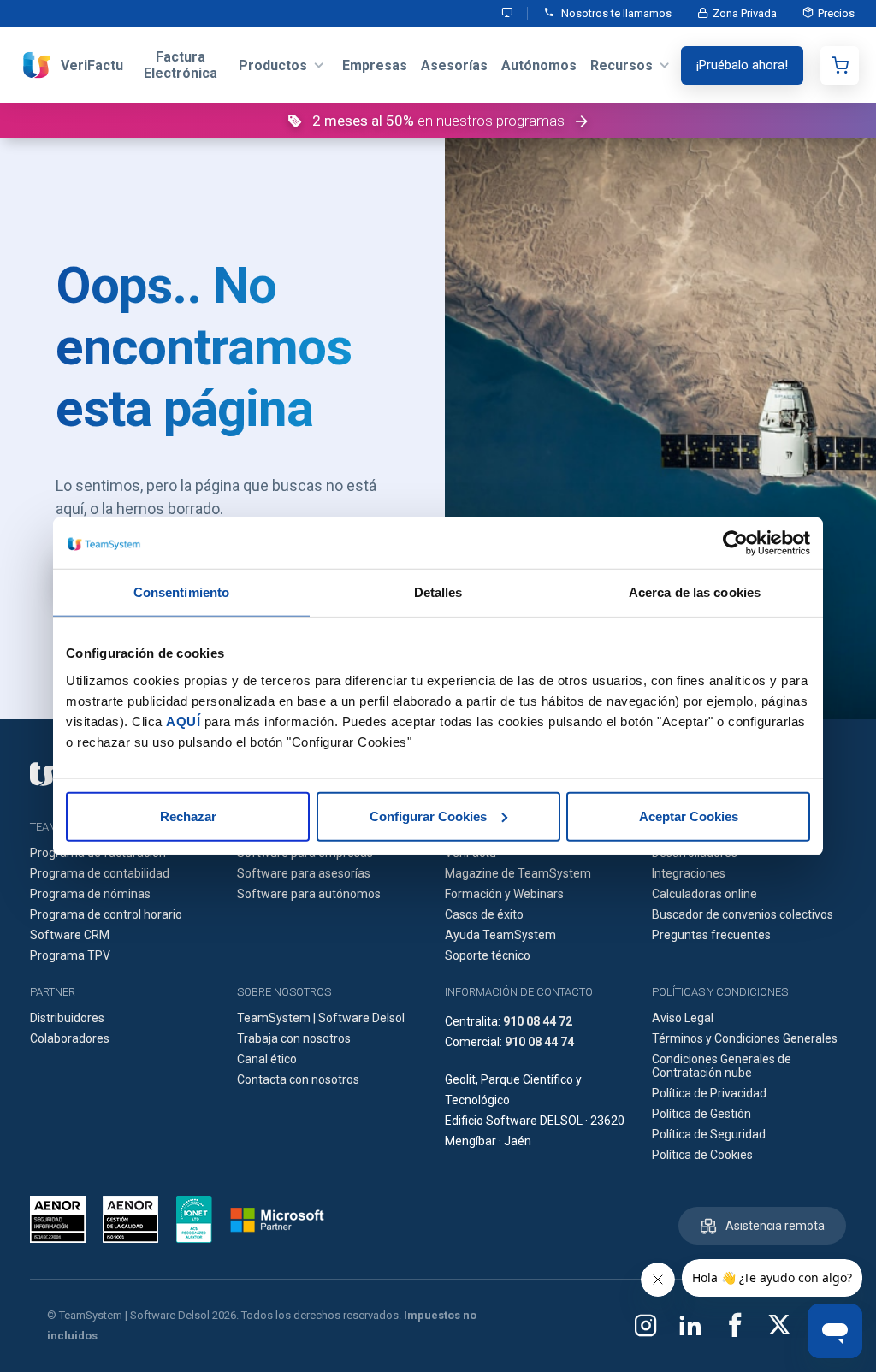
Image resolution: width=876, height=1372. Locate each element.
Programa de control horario (106, 914)
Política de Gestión (701, 1114)
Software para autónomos (309, 894)
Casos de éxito (484, 914)
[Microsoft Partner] (277, 1220)
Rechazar (188, 815)
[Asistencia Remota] (508, 13)
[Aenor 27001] (62, 1219)
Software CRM (70, 935)
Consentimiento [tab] (181, 592)
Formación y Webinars (504, 894)
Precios (836, 13)
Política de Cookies (702, 1155)
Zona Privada (745, 13)
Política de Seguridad (709, 1134)
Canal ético (267, 1059)
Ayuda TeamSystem (500, 935)
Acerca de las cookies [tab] (695, 592)
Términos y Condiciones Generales (745, 1038)
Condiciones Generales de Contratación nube (721, 1065)
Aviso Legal (682, 1018)
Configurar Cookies (428, 815)
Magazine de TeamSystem (518, 873)
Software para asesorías (303, 873)
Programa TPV (70, 955)
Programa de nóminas (90, 894)
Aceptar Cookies (688, 815)
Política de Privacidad (709, 1093)
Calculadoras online (704, 894)
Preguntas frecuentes (711, 935)
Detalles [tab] (438, 592)
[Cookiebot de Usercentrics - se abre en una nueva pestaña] (735, 543)
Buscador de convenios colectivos (742, 914)
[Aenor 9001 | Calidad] (130, 1219)
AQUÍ (183, 720)
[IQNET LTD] (194, 1219)
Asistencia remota (775, 1226)
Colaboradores (70, 1038)
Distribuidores (67, 1018)
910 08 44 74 (539, 1042)
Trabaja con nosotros (294, 1038)
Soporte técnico (487, 955)
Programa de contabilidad (99, 873)
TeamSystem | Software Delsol (321, 1018)
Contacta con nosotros (298, 1079)
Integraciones (688, 873)
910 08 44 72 (537, 1021)
